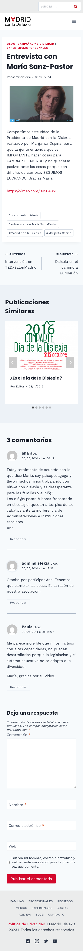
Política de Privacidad (26, 924)
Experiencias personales (27, 47)
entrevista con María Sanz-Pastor (33, 224)
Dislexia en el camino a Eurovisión (66, 263)
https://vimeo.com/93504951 (31, 191)
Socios (62, 908)
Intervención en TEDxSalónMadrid (21, 260)
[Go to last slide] (13, 362)
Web (12, 846)
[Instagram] (37, 941)
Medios (21, 908)
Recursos (65, 901)
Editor (20, 386)
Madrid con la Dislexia (25, 233)
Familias (17, 901)
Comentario (19, 735)
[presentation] (41, 345)
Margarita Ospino (59, 233)
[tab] (33, 407)
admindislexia (21, 77)
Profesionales (40, 901)
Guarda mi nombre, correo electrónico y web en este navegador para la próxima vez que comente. (43, 862)
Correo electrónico (26, 825)
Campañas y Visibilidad (36, 43)
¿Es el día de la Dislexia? (36, 378)
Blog (11, 43)
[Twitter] (46, 941)
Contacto (56, 914)
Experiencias (41, 908)
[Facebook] (28, 941)
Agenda (25, 914)
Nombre (17, 805)
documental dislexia (24, 215)
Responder (18, 539)
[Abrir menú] (74, 21)
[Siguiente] (70, 362)
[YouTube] (55, 941)
